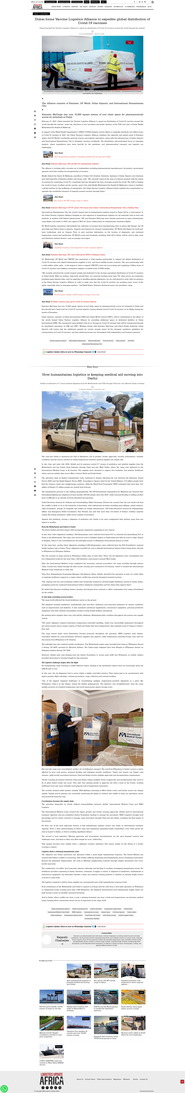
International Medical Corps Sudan (58, 912)
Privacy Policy (90, 1079)
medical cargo (105, 912)
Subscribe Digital (64, 2)
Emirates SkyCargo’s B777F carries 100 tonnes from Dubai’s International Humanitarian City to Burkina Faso (95, 208)
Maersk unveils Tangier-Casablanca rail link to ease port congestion (51, 1035)
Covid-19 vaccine (108, 340)
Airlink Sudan (128, 909)
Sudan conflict (131, 912)
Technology (139, 966)
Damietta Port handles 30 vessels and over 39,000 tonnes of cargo (77, 1033)
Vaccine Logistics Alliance (58, 340)
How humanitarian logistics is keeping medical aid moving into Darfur (82, 157)
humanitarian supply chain (113, 909)
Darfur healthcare (56, 915)
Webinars (126, 1079)
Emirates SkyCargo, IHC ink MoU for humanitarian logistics (75, 164)
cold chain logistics (119, 912)
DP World (131, 340)
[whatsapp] (35, 124)
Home (36, 14)
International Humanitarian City (92, 344)
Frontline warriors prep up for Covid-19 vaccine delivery (73, 302)
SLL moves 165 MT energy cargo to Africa (71, 201)
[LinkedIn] (35, 111)
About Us (80, 1079)
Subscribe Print (50, 2)
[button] (92, 32)
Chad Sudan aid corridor (92, 915)
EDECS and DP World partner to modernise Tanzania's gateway (106, 1009)
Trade (141, 992)
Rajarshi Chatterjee (62, 938)
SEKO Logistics (77, 912)
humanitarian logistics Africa (73, 915)
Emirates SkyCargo (94, 340)
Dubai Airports (120, 340)
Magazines (117, 1079)
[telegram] (35, 128)
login (102, 2)
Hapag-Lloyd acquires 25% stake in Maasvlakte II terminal (77, 1008)
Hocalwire (151, 1091)
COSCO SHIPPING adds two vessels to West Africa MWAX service (51, 1063)
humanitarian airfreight (92, 918)
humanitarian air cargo (91, 912)
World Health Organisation (77, 340)
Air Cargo (140, 1018)
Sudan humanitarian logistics (61, 909)
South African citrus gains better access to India (131, 1008)
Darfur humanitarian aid (80, 909)
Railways (58, 1018)
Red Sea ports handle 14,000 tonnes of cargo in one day (76, 295)
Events (86, 2)
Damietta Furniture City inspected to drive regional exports (78, 248)
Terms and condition (104, 1079)
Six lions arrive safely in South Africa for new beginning (133, 1034)
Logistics (86, 966)
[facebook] (35, 119)
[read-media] (48, 156)
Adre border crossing (109, 915)
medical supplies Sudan (126, 915)
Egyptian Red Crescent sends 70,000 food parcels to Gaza (106, 1037)
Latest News (44, 14)
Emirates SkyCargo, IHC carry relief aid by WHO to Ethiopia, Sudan (78, 255)
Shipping (58, 992)
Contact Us (144, 1079)
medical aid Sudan (96, 909)
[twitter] (35, 115)
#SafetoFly (94, 2)
